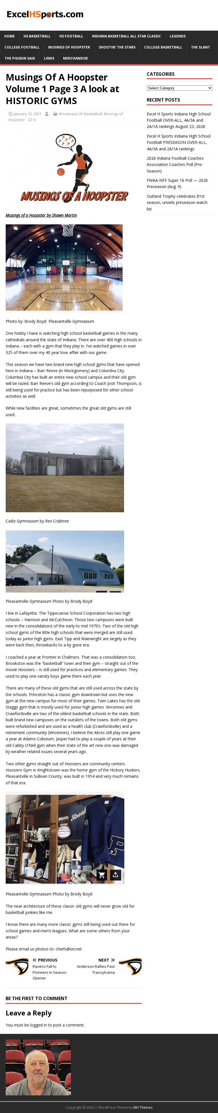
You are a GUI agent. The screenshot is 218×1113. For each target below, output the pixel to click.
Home (9, 36)
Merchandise (75, 58)
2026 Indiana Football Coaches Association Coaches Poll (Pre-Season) (175, 164)
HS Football (71, 36)
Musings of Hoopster (69, 47)
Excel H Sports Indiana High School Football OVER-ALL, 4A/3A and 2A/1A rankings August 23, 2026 (179, 120)
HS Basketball (37, 36)
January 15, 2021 (27, 113)
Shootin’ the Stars (117, 47)
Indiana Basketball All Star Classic (126, 36)
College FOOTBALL (22, 47)
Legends (178, 36)
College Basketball (163, 47)
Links (49, 58)
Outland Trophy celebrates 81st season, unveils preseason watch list (177, 202)
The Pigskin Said (20, 58)
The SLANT (200, 47)
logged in (38, 1025)
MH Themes (142, 1107)
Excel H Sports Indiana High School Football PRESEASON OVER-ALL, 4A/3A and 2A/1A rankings (179, 142)
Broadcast (68, 113)
